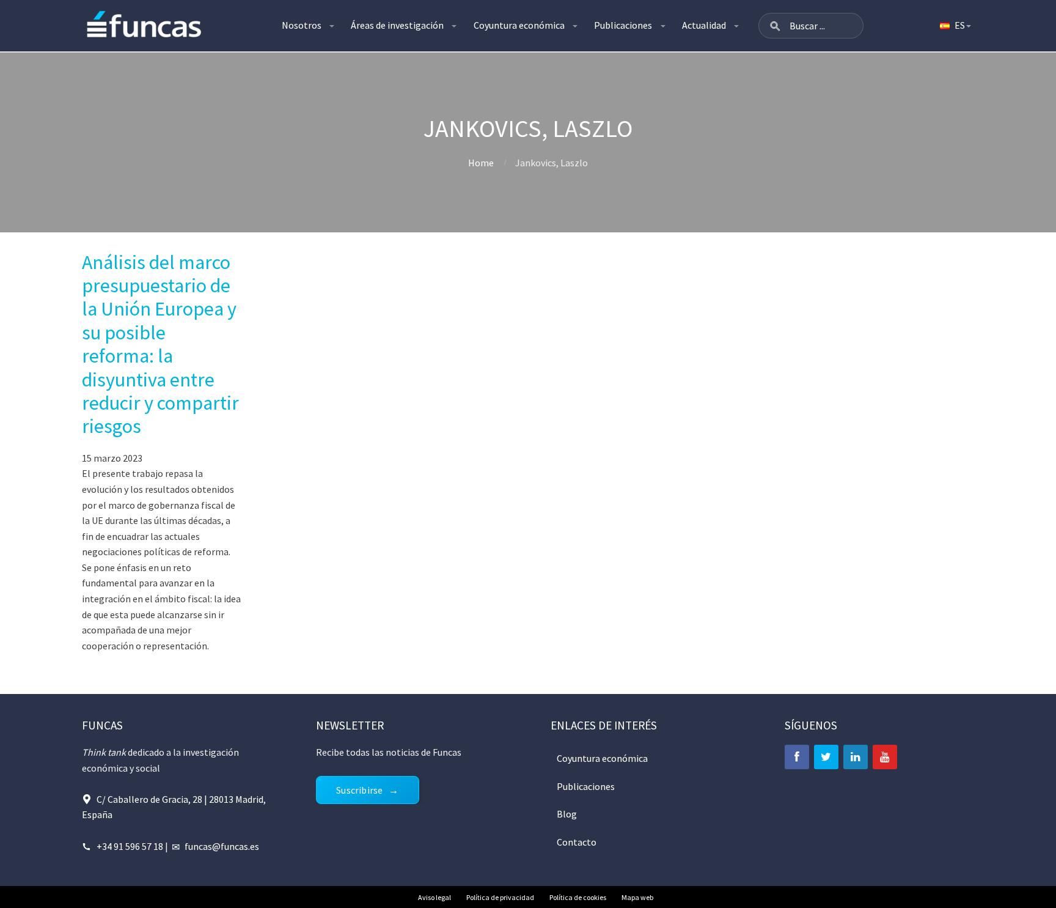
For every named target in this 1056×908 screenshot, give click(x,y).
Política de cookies (577, 897)
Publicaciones (623, 25)
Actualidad (704, 25)
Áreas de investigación (397, 25)
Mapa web (637, 897)
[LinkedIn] (855, 757)
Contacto (576, 842)
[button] (774, 25)
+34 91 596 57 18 (130, 846)
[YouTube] (885, 757)
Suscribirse (359, 790)
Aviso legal (434, 897)
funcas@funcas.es (222, 846)
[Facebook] (797, 757)
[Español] (954, 25)
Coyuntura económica (519, 25)
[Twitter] (826, 757)
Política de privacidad (500, 897)
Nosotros (301, 25)
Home (481, 163)
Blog (567, 814)
